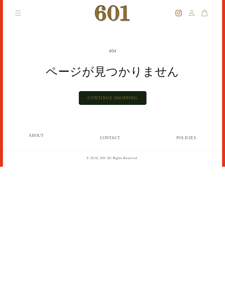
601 (103, 158)
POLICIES (186, 138)
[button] (18, 13)
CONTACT (110, 138)
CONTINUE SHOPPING (113, 98)
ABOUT (36, 135)
